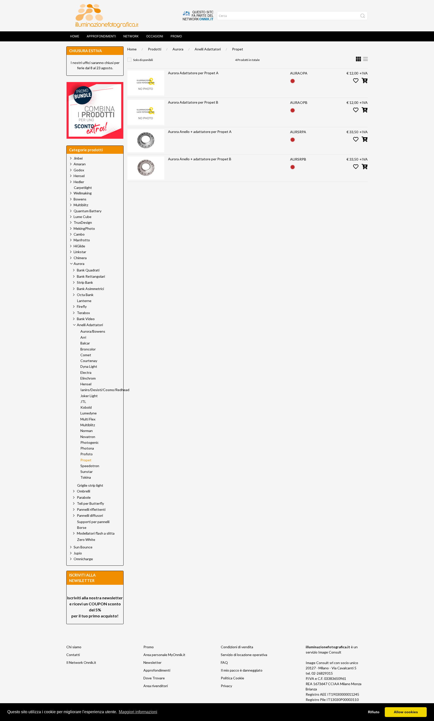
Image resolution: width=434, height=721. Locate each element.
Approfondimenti (101, 36)
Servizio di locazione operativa (244, 655)
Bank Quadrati (88, 270)
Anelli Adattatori (208, 49)
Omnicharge (83, 559)
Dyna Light (88, 367)
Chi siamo (73, 647)
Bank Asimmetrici (90, 288)
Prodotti (154, 49)
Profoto (86, 454)
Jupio (78, 553)
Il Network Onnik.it (81, 662)
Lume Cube (82, 216)
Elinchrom (88, 378)
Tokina (85, 477)
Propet (237, 49)
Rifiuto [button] (373, 712)
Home (74, 36)
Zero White (86, 540)
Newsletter (152, 662)
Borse (81, 528)
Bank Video (86, 319)
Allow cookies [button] (406, 712)
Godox (79, 170)
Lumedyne (88, 413)
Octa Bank (85, 295)
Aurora (178, 49)
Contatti (73, 655)
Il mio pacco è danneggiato (241, 670)
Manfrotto (82, 240)
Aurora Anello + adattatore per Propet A (200, 131)
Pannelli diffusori (90, 515)
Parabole (84, 497)
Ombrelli (83, 491)
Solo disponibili (143, 60)
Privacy (226, 686)
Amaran (80, 164)
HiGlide (79, 246)
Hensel (79, 176)
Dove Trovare (154, 678)
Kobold (86, 407)
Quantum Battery (87, 211)
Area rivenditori (155, 686)
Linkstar (80, 252)
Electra (85, 373)
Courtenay (88, 361)
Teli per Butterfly (90, 503)
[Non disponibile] (292, 80)
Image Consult (329, 652)
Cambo (79, 234)
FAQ (224, 662)
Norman (86, 431)
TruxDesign (83, 222)
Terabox (83, 313)
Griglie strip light (90, 485)
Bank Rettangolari (91, 276)
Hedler (79, 182)
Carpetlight (83, 188)
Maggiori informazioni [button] (138, 712)
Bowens (80, 199)
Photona (87, 448)
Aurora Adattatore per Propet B (193, 102)
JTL (83, 402)
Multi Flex (87, 419)
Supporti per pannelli (93, 522)
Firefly (82, 306)
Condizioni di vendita (237, 647)
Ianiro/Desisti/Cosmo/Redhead (104, 390)
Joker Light (89, 396)
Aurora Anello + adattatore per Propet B (199, 159)
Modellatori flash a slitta (96, 533)
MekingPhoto (84, 228)
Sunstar (86, 472)
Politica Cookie (232, 678)
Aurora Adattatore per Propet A (193, 73)
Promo (176, 36)
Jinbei (78, 158)
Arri (83, 337)
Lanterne (84, 301)
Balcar (85, 343)
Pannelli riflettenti (91, 509)
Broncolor (88, 349)
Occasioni (154, 36)
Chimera (80, 258)
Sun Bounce (83, 547)
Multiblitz (81, 205)
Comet (85, 355)
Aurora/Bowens (92, 331)
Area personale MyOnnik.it (164, 655)
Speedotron (89, 466)
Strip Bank (85, 282)
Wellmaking (83, 193)
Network (131, 36)
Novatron (87, 437)
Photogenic (89, 443)
